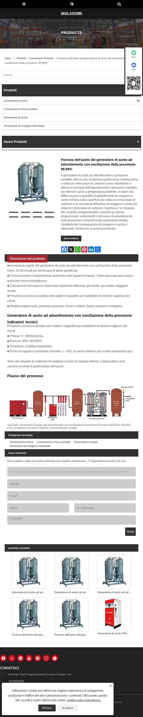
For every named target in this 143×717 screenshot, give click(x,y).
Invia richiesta (71, 238)
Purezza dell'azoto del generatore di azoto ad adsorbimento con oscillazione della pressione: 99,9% (29, 634)
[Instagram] (46, 658)
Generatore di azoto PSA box (114, 633)
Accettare (67, 707)
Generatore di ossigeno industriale (24, 125)
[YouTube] (29, 658)
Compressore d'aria (15, 100)
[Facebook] (3, 658)
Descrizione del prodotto (27, 258)
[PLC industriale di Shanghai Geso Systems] (71, 13)
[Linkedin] (20, 658)
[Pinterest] (37, 658)
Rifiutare (47, 707)
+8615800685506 (16, 681)
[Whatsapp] (54, 658)
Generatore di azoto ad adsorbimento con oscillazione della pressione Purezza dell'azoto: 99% (72, 592)
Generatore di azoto (42, 58)
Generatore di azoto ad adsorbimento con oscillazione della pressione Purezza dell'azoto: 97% (29, 592)
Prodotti (21, 58)
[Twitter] (12, 658)
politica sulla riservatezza (83, 700)
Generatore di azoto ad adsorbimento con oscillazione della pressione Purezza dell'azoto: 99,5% (115, 592)
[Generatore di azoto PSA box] (114, 613)
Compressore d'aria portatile (20, 109)
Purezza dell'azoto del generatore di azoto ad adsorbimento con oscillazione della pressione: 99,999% (72, 634)
